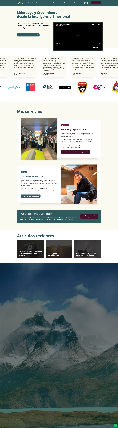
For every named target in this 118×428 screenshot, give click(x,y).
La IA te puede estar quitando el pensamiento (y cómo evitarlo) (30, 253)
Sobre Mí (63, 2)
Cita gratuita (96, 3)
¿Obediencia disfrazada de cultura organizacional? (86, 254)
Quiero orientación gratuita (90, 216)
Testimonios (69, 2)
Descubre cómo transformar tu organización (75, 152)
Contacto (76, 2)
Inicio (29, 2)
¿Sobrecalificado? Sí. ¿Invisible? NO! (55, 254)
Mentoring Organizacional (42, 2)
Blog (33, 2)
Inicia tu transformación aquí (29, 35)
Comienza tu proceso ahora (31, 196)
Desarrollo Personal (54, 2)
